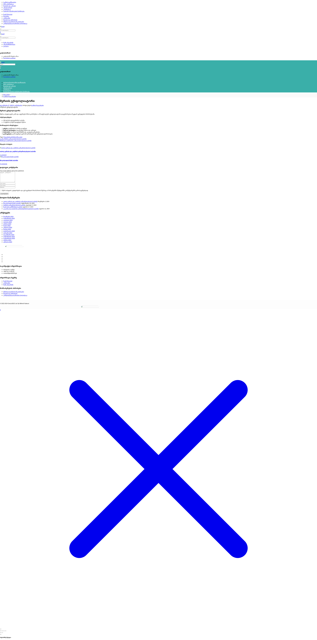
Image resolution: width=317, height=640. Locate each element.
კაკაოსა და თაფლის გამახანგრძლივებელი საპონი (21, 209)
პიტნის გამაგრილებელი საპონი (14, 205)
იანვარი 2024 (7, 233)
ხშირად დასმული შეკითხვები (13, 22)
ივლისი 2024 (7, 222)
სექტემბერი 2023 (9, 238)
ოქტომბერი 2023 (9, 236)
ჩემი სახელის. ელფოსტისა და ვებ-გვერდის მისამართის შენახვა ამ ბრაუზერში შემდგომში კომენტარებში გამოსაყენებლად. (45, 190)
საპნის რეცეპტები (9, 96)
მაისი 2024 (6, 226)
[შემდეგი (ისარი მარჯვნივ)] (2, 632)
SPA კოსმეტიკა (8, 4)
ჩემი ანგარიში (8, 43)
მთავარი (6, 95)
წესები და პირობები (10, 20)
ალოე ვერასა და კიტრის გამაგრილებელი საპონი (18, 151)
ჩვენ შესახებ (7, 14)
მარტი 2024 (7, 229)
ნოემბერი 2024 (8, 216)
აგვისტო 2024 (8, 220)
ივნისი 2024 (7, 224)
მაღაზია (6, 16)
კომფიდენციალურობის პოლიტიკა (15, 23)
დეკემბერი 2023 (8, 235)
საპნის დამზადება (9, 2)
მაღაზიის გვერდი (9, 58)
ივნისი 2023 (7, 240)
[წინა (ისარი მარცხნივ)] (0, 632)
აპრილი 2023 (7, 242)
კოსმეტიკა (7, 9)
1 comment (3, 155)
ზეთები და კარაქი (9, 6)
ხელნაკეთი (18, 137)
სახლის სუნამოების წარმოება (13, 11)
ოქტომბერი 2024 (9, 218)
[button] (0, 49)
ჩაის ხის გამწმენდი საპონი (12, 207)
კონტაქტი (6, 18)
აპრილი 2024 (7, 227)
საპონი (11, 137)
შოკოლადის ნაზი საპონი (9, 160)
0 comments (3, 164)
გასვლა (6, 46)
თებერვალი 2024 (9, 231)
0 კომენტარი (17, 105)
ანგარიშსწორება (9, 44)
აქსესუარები (7, 8)
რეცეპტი (6, 137)
